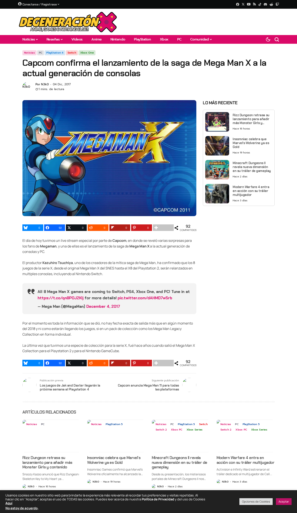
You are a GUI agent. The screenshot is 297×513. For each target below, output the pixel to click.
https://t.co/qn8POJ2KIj (60, 298)
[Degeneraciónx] (68, 22)
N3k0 (45, 84)
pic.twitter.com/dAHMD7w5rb (145, 298)
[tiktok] (260, 4)
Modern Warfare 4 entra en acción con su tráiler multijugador (251, 191)
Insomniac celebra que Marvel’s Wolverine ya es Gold (251, 143)
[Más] (163, 227)
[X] (243, 4)
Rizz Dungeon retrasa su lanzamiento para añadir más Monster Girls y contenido (251, 119)
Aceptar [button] (284, 501)
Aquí (8, 503)
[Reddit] (271, 4)
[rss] (254, 4)
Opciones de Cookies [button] (256, 501)
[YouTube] (248, 4)
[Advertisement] (239, 239)
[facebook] (237, 4)
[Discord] (265, 4)
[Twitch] (277, 4)
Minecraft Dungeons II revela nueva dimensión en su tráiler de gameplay (252, 167)
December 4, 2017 (103, 306)
